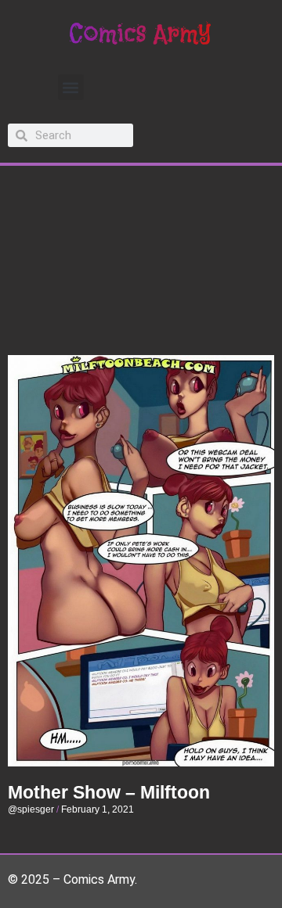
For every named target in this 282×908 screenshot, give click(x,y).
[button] (71, 87)
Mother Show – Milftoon (109, 792)
